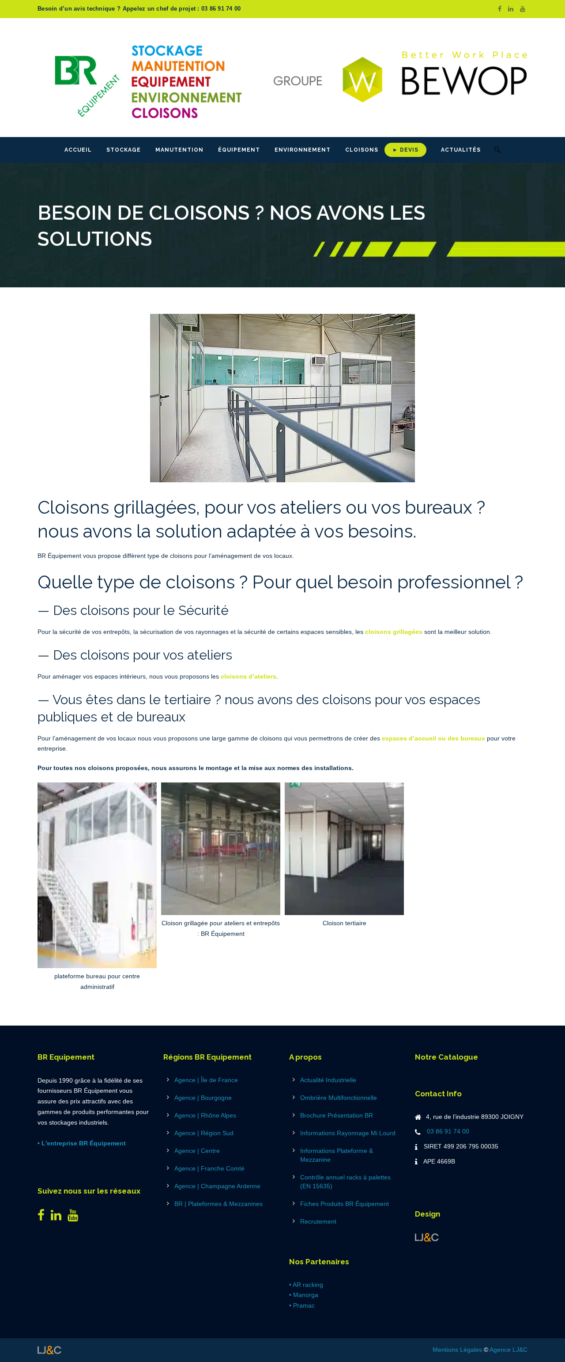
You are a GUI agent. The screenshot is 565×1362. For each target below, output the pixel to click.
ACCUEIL (78, 150)
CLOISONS (361, 150)
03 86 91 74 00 (448, 1131)
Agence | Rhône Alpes (205, 1115)
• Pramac (302, 1305)
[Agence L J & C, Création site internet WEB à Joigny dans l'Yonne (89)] (49, 1349)
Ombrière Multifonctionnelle (338, 1097)
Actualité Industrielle (328, 1079)
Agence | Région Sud (204, 1133)
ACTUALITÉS (461, 150)
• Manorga (303, 1294)
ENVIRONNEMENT (303, 150)
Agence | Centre (197, 1150)
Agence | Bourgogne (203, 1097)
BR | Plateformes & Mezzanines (218, 1203)
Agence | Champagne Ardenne (217, 1186)
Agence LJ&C (508, 1349)
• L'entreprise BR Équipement (82, 1143)
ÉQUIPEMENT (239, 150)
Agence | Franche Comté (209, 1168)
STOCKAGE (123, 150)
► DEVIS (405, 150)
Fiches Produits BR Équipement (344, 1203)
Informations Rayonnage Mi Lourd (348, 1133)
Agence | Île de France (206, 1079)
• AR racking (306, 1284)
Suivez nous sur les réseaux (89, 1191)
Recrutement (318, 1221)
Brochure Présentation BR (336, 1115)
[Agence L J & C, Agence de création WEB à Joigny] (427, 1236)
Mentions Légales (457, 1349)
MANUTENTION (179, 150)
